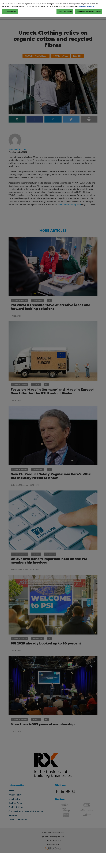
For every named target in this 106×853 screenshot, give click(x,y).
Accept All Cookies (65, 11)
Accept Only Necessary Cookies (89, 11)
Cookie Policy (90, 6)
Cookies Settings (10, 11)
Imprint (82, 6)
